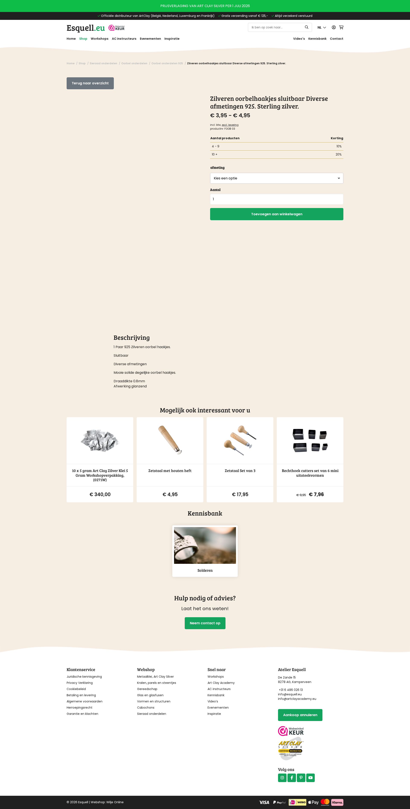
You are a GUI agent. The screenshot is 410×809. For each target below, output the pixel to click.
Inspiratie (172, 39)
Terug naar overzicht (90, 83)
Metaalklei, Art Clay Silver (155, 676)
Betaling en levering (81, 695)
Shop (83, 39)
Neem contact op (205, 623)
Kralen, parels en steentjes (156, 683)
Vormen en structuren (153, 701)
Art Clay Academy (221, 683)
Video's (299, 39)
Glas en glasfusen (150, 695)
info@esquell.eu (290, 694)
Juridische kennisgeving (84, 676)
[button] (321, 27)
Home (71, 39)
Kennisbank (317, 39)
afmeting (217, 167)
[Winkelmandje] (341, 27)
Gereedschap (147, 689)
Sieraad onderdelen (151, 714)
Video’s (213, 701)
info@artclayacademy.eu (297, 699)
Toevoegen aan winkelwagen (276, 214)
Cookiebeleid (76, 689)
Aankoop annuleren (300, 714)
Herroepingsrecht (79, 707)
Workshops (99, 39)
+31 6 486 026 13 (291, 690)
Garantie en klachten (82, 714)
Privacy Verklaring (80, 683)
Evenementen (150, 39)
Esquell (86, 27)
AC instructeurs (124, 39)
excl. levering (230, 125)
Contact (336, 39)
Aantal (215, 189)
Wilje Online (115, 802)
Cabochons (145, 707)
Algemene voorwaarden (84, 701)
